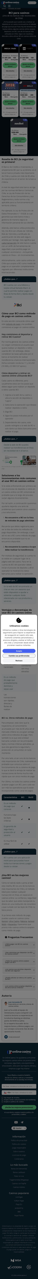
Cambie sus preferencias (19, 656)
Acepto (19, 651)
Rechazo (19, 661)
